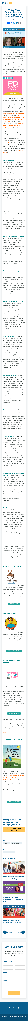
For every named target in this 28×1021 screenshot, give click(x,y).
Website (5, 972)
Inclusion (6, 843)
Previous (9, 932)
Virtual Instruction (9, 852)
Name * (5, 964)
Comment (6, 980)
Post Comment (14, 993)
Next (19, 932)
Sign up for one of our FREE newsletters (14, 829)
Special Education (16, 843)
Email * (17, 964)
